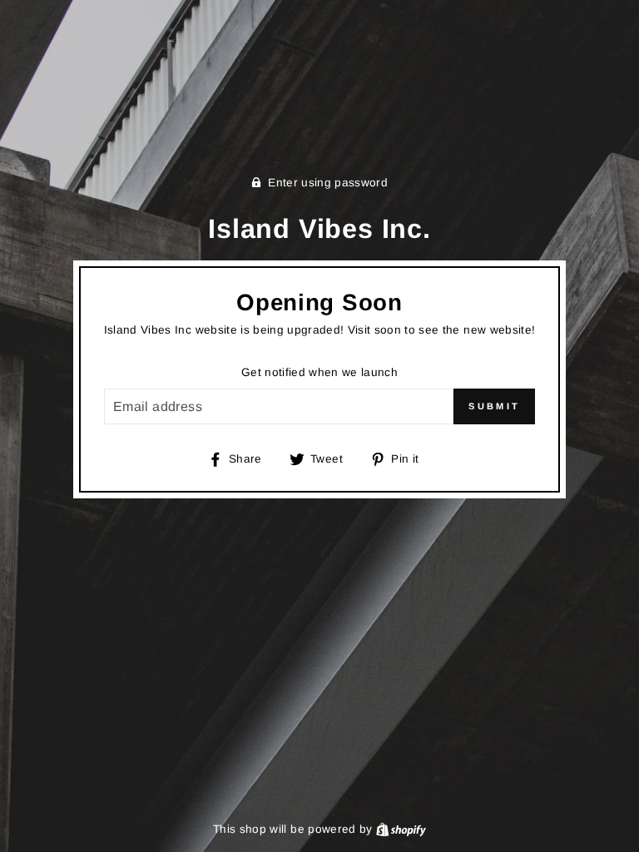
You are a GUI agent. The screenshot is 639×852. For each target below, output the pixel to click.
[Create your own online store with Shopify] (401, 829)
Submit (494, 406)
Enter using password (328, 182)
